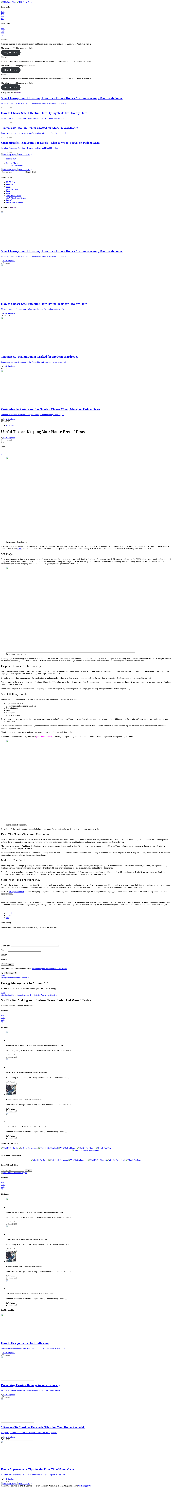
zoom (8, 187)
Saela (19, 548)
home (8, 915)
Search (28, 1170)
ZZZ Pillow (10, 182)
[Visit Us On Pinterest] (67, 1148)
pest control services (44, 736)
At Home (9, 425)
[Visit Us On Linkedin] (86, 1148)
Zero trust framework (14, 202)
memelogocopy (17, 165)
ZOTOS (9, 184)
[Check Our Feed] (103, 1148)
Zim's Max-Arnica (13, 196)
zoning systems (12, 189)
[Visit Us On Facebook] (48, 1148)
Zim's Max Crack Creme (16, 198)
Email (4, 955)
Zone (8, 191)
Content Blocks (12, 163)
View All (18, 92)
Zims (8, 193)
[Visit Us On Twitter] (10, 1148)
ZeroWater (10, 200)
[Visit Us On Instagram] (28, 1148)
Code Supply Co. (85, 1486)
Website (4, 959)
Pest (7, 918)
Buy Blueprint (10, 52)
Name (4, 950)
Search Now (30, 172)
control (9, 913)
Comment (5, 946)
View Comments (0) (9, 973)
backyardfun (11, 159)
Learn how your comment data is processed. (49, 969)
